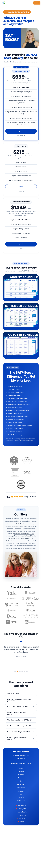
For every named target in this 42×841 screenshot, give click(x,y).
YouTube (22, 763)
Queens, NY (22, 815)
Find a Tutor (21, 784)
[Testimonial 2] (17, 671)
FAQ (21, 794)
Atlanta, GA (22, 818)
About (21, 768)
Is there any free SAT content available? (16, 738)
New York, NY (22, 805)
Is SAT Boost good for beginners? (18, 706)
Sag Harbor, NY (22, 812)
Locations (21, 771)
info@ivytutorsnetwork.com (21, 755)
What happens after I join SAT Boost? (19, 720)
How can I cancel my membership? (18, 732)
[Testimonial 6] (27, 671)
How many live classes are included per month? (19, 700)
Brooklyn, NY (22, 809)
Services (21, 778)
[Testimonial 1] (15, 671)
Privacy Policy (21, 801)
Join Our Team (21, 788)
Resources (21, 791)
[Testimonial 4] (22, 671)
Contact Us (21, 797)
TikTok (29, 763)
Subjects (21, 774)
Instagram (14, 763)
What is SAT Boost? (13, 693)
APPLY (21, 187)
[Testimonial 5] (24, 671)
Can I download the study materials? (19, 726)
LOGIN (37, 3)
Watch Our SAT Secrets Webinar (18, 12)
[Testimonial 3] (20, 671)
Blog (21, 781)
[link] (21, 169)
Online (22, 822)
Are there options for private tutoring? (16, 713)
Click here (20, 440)
